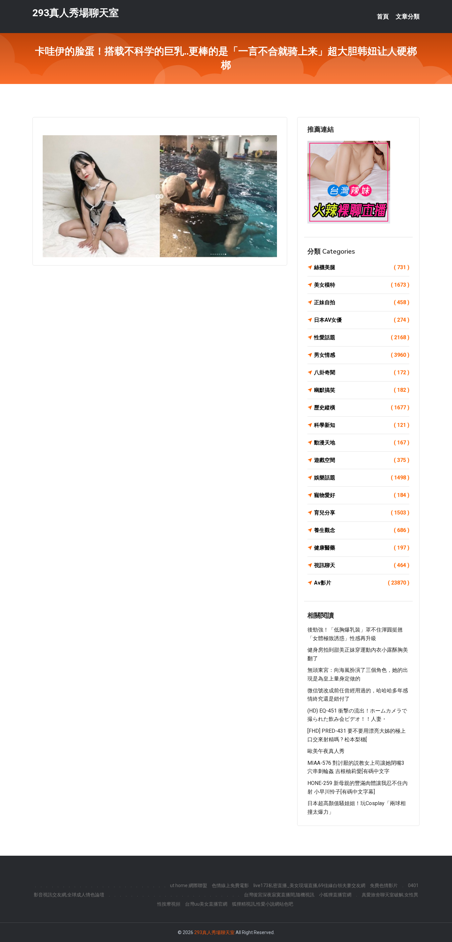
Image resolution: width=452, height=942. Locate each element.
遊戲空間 (361, 460)
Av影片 (361, 583)
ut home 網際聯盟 (188, 885)
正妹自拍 (361, 302)
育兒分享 (361, 513)
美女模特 (361, 285)
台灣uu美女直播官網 (206, 904)
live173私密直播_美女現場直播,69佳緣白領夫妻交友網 (309, 885)
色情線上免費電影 (230, 885)
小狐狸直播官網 (335, 894)
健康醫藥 (361, 548)
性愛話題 (361, 337)
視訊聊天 (361, 565)
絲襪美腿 (361, 267)
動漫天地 (361, 442)
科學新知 (361, 425)
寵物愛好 (361, 495)
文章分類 (408, 16)
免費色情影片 (384, 885)
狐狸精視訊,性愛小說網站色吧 (262, 904)
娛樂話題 (361, 477)
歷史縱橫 (361, 407)
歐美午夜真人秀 (325, 751)
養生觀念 (361, 530)
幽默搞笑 (361, 390)
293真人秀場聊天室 (75, 13)
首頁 (383, 16)
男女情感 (361, 355)
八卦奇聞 (361, 372)
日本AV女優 (361, 320)
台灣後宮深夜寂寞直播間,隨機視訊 (279, 894)
